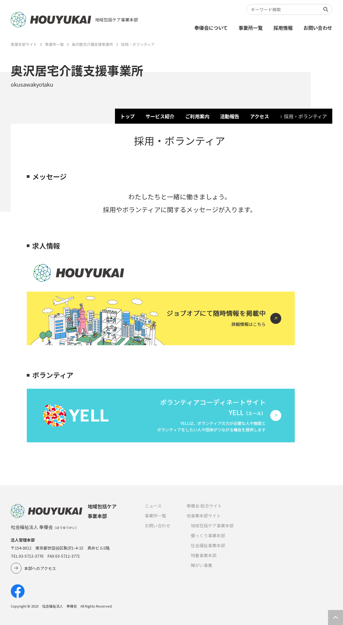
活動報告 (229, 116)
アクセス (259, 116)
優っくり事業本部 (208, 535)
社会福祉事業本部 (208, 545)
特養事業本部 (204, 555)
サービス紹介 (160, 116)
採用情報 (283, 27)
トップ (127, 116)
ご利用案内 (197, 116)
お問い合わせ (317, 27)
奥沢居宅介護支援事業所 (92, 44)
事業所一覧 (250, 27)
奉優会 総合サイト (204, 505)
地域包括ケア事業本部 (212, 525)
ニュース (153, 505)
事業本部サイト (24, 44)
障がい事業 (201, 565)
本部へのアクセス (40, 568)
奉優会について (211, 27)
